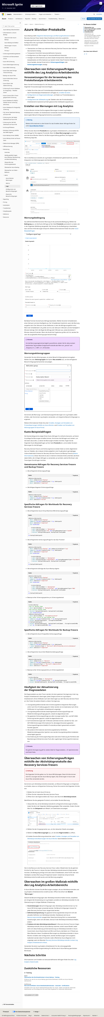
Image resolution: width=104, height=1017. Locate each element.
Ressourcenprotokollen (34, 917)
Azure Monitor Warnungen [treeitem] (10, 179)
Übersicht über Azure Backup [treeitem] (10, 38)
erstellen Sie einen (64, 93)
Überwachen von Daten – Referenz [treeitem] (11, 171)
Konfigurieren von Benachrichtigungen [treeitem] (11, 190)
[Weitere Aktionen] (78, 24)
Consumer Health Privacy (58, 1015)
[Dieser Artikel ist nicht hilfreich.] (87, 54)
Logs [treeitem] (7, 186)
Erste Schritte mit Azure (94, 18)
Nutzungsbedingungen (74, 1015)
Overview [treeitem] (7, 152)
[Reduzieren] (20, 23)
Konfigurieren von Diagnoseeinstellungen (40, 95)
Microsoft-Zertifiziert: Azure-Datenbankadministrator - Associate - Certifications (46, 985)
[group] (53, 555)
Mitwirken (37, 1015)
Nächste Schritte (88, 45)
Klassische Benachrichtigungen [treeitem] (11, 195)
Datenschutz (45, 1015)
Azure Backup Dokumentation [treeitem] (11, 29)
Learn (26, 24)
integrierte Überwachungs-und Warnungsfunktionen (52, 36)
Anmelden (99, 14)
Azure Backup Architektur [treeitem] (11, 42)
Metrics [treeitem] (8, 183)
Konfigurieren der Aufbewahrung (37, 99)
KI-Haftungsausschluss (8, 1015)
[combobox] (11, 26)
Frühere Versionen (21, 1015)
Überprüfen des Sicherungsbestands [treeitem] (10, 163)
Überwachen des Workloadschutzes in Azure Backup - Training (41, 977)
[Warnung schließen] (100, 3)
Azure (31, 24)
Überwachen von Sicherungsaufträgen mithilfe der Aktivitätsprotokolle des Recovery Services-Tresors (92, 36)
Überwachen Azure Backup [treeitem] (12, 167)
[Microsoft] (3, 14)
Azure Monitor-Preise (36, 126)
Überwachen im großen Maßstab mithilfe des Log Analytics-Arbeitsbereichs (91, 42)
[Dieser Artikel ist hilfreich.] (85, 54)
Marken (94, 1015)
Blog (30, 1015)
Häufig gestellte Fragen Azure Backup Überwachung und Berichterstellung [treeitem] (12, 157)
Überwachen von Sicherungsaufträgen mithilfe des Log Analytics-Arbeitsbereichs (92, 30)
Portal (83, 18)
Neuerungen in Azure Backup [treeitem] (10, 46)
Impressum (86, 1015)
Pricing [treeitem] (6, 50)
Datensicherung (39, 24)
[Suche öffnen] (94, 14)
